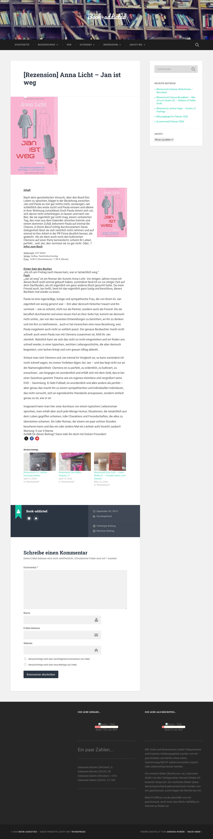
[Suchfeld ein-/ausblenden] (197, 44)
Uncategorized (104, 516)
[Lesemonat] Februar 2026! (170, 121)
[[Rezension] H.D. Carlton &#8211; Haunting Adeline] (40, 462)
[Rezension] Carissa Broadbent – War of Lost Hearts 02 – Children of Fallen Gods (176, 100)
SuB (69, 44)
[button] (26, 438)
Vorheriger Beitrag (106, 525)
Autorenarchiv (29, 518)
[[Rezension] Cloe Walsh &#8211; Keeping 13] (75, 462)
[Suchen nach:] (176, 69)
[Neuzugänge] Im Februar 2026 (172, 116)
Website (28, 643)
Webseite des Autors (36, 518)
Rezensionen (46, 44)
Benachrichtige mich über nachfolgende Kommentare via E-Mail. (59, 659)
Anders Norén (176, 831)
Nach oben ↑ (195, 831)
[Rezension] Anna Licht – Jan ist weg (72, 78)
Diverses (86, 44)
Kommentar (31, 567)
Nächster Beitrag (105, 530)
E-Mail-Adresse (32, 628)
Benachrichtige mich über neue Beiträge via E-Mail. (53, 664)
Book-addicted (106, 16)
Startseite (22, 44)
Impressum (110, 44)
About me (136, 44)
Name (27, 613)
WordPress (78, 831)
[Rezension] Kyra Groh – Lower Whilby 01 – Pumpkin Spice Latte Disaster (110, 475)
